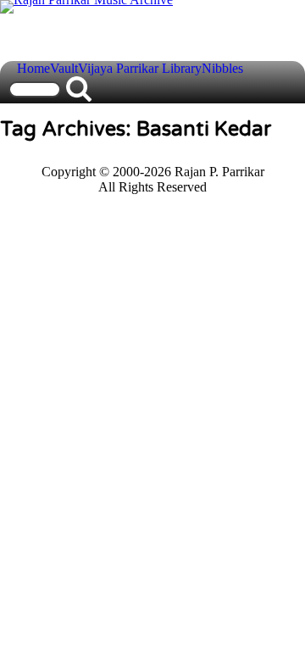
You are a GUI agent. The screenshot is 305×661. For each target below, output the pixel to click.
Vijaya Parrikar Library (140, 68)
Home (33, 68)
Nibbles (222, 68)
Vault (64, 68)
